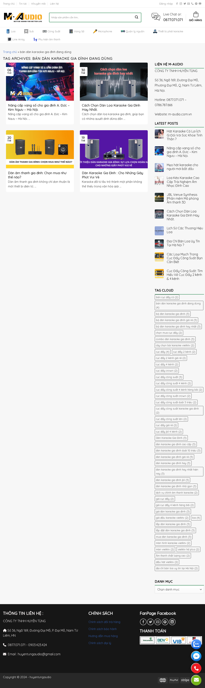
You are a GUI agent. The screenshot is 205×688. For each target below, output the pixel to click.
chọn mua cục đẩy (169, 332)
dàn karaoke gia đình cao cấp (176, 444)
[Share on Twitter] (150, 622)
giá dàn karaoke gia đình (173, 511)
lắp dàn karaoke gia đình (173, 524)
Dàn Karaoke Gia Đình (171, 437)
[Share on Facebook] (143, 622)
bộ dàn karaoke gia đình (172, 313)
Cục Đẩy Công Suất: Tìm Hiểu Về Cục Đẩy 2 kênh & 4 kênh (185, 274)
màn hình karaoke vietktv (173, 543)
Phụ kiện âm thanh (49, 39)
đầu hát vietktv (167, 562)
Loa (13, 31)
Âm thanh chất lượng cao (173, 555)
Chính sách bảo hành (102, 629)
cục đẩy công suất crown (173, 395)
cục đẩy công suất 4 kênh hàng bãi (179, 389)
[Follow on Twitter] (185, 3)
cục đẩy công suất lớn (171, 419)
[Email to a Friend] (157, 622)
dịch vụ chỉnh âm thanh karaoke (177, 492)
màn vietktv (165, 549)
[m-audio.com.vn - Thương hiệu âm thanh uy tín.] (23, 17)
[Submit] (136, 17)
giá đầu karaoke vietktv (172, 517)
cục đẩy (162, 351)
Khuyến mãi (38, 3)
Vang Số (79, 31)
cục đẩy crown (167, 370)
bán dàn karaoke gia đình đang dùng (178, 305)
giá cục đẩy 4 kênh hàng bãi (175, 505)
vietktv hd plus (188, 549)
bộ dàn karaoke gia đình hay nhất (178, 326)
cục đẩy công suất (169, 377)
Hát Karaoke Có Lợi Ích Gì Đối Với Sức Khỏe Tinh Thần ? (184, 135)
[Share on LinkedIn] (172, 622)
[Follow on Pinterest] (196, 3)
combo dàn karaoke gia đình (175, 339)
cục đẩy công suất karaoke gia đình (177, 410)
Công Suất (54, 31)
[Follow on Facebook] (177, 3)
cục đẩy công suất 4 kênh (173, 383)
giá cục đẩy (165, 498)
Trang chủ (9, 3)
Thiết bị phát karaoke (170, 31)
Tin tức (23, 3)
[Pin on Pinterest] (165, 622)
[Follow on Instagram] (181, 3)
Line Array (18, 39)
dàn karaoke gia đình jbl (172, 480)
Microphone (105, 31)
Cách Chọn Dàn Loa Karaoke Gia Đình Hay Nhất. (183, 215)
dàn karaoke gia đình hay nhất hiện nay (177, 471)
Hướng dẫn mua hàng (103, 636)
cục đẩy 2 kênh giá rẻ (171, 358)
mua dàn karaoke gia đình (173, 536)
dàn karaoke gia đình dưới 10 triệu (178, 450)
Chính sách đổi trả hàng (104, 622)
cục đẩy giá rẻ (166, 425)
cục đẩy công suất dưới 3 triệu (176, 402)
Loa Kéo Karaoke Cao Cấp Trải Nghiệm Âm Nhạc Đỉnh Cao (183, 181)
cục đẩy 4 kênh (167, 364)
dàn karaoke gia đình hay (173, 463)
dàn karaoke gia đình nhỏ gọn (176, 486)
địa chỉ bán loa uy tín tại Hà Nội (177, 568)
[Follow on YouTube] (200, 3)
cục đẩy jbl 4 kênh (169, 431)
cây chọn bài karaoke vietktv (175, 345)
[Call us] (192, 3)
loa (196, 517)
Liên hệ (54, 3)
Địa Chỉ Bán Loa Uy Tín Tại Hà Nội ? (183, 243)
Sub (31, 31)
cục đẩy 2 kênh (184, 351)
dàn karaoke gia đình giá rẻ (174, 456)
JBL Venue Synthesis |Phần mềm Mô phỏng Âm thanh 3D (183, 198)
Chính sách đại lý (99, 643)
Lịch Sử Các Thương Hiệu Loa (185, 230)
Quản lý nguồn (135, 31)
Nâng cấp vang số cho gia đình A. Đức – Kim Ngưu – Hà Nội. (183, 152)
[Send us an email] (188, 3)
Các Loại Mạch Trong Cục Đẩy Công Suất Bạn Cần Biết (185, 258)
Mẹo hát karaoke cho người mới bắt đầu (182, 167)
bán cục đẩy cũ (167, 297)
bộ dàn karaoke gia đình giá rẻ (176, 320)
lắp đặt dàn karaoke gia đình (175, 530)
